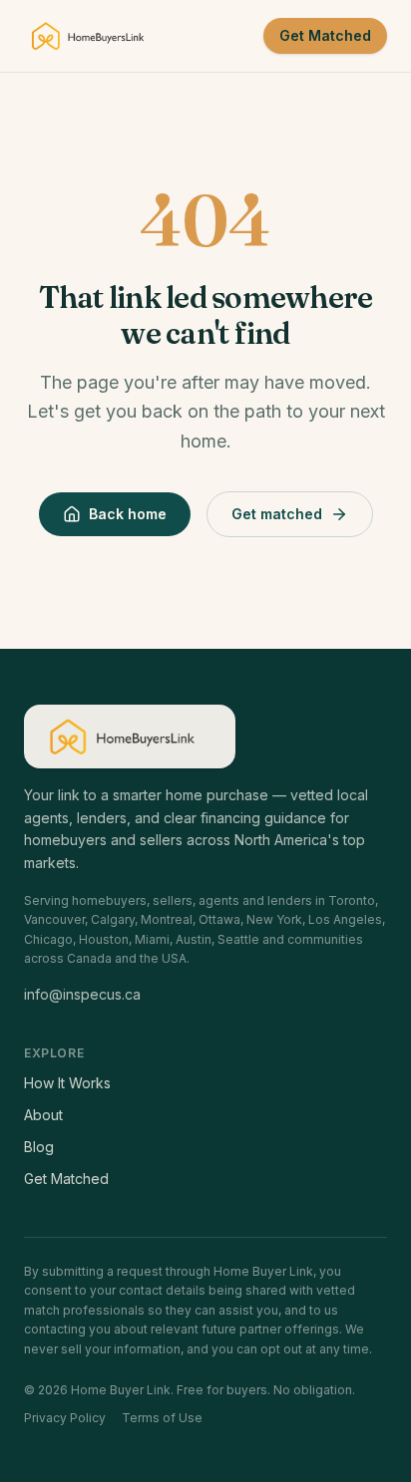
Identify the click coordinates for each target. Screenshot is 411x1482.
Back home (128, 513)
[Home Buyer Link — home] (94, 36)
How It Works (67, 1082)
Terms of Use (162, 1417)
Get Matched (325, 35)
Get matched (276, 513)
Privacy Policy (65, 1417)
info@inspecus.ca (82, 994)
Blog (39, 1146)
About (43, 1114)
